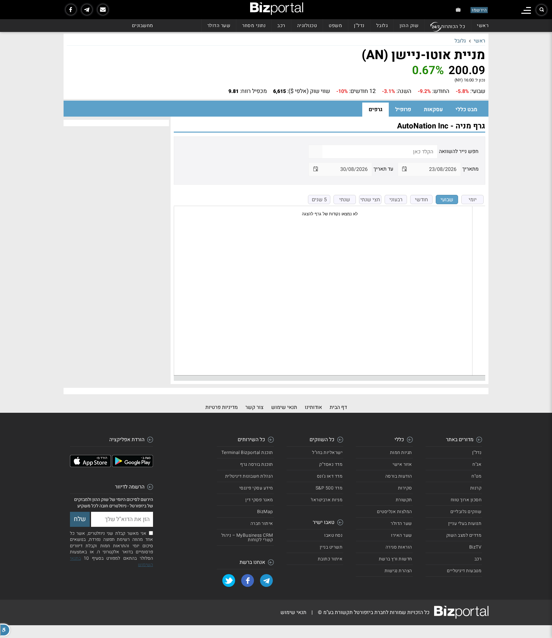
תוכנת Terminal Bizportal (247, 452)
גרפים (375, 109)
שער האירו (401, 535)
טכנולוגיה (307, 25)
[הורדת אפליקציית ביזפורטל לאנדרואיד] (132, 465)
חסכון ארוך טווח (466, 499)
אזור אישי (402, 464)
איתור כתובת (330, 559)
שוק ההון (409, 25)
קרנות (476, 488)
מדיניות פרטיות (221, 407)
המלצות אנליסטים (394, 511)
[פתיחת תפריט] (526, 10)
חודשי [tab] (421, 200)
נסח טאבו (333, 535)
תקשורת (404, 499)
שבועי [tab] (447, 200)
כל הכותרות (453, 26)
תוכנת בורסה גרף (256, 464)
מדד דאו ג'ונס (330, 476)
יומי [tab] (473, 200)
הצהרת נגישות (398, 570)
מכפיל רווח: (253, 91)
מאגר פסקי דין (259, 499)
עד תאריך (383, 169)
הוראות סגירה (399, 547)
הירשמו (479, 10)
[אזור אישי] (458, 9)
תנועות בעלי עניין (465, 523)
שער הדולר (219, 25)
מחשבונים (142, 25)
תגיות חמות (401, 452)
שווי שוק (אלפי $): (308, 91)
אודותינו (313, 407)
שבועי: (477, 91)
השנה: (403, 91)
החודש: (440, 91)
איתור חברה (261, 523)
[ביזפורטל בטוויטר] (228, 580)
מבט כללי (466, 109)
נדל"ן (359, 25)
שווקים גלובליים (466, 511)
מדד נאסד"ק (330, 464)
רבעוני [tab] (395, 200)
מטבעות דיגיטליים (464, 570)
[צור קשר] (103, 9)
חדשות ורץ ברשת (395, 559)
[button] (5, 630)
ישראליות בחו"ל (327, 452)
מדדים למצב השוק (464, 535)
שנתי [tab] (344, 200)
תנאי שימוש (284, 407)
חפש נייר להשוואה (459, 151)
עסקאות (433, 109)
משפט (335, 25)
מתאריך (470, 169)
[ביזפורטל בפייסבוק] (71, 9)
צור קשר (254, 407)
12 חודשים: (362, 91)
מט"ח (476, 476)
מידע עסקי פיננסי (256, 488)
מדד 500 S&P (329, 488)
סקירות (405, 488)
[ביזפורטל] (277, 9)
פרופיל (403, 109)
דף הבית (338, 407)
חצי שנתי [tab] (370, 200)
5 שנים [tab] (319, 200)
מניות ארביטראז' (327, 499)
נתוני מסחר (253, 25)
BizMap (265, 511)
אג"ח (476, 464)
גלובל (382, 25)
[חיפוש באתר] (541, 10)
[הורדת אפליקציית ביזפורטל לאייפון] (90, 465)
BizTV (475, 547)
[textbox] (379, 151)
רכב (281, 25)
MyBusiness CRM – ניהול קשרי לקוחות (247, 537)
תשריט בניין (331, 547)
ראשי (482, 25)
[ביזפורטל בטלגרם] (87, 9)
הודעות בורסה (398, 476)
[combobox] (436, 169)
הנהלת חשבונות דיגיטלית (249, 476)
